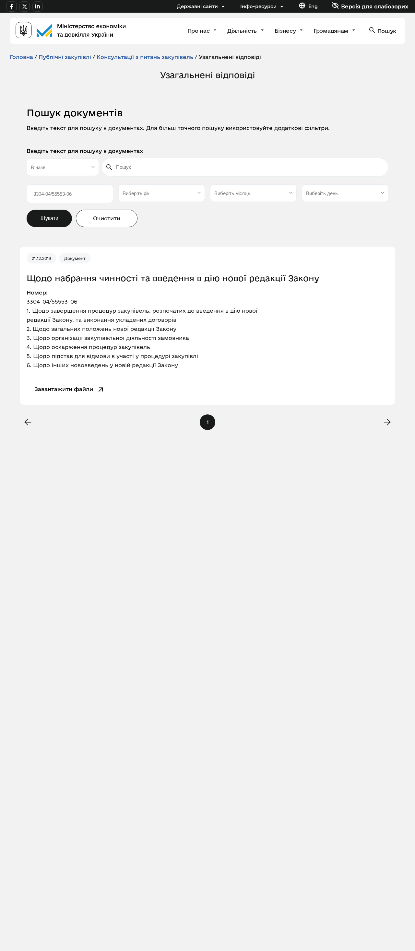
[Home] (71, 31)
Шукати (49, 218)
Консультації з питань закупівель (145, 57)
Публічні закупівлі (65, 57)
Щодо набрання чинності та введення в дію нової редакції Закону (173, 278)
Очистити (106, 218)
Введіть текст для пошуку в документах (85, 151)
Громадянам (332, 31)
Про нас (199, 31)
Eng (313, 6)
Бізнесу (286, 31)
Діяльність (242, 31)
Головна (21, 57)
